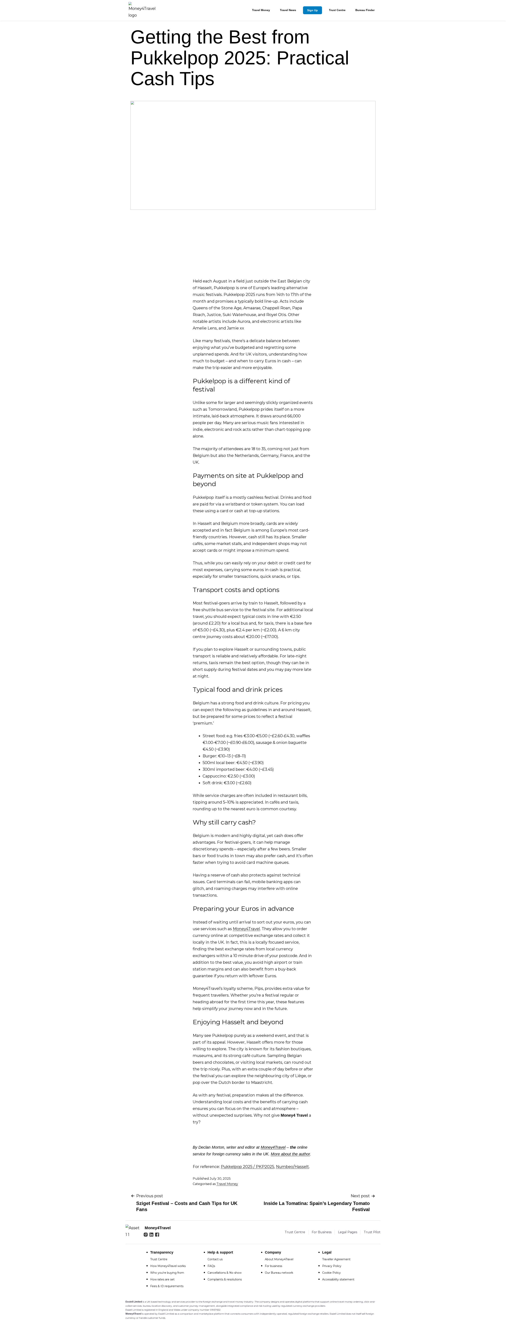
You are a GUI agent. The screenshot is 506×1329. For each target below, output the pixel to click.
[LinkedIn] (151, 1235)
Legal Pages (347, 1232)
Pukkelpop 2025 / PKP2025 (247, 1166)
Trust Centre (337, 10)
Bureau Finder (365, 10)
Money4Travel (246, 928)
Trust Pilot (372, 1232)
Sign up (312, 10)
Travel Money (261, 10)
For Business (321, 1232)
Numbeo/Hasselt (292, 1166)
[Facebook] (157, 1235)
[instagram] (145, 1235)
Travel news (288, 10)
